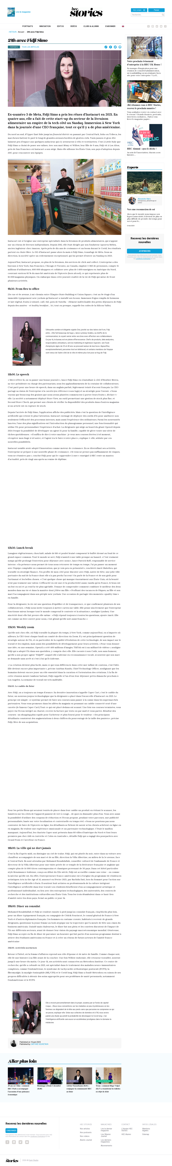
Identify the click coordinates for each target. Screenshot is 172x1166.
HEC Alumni (126, 1134)
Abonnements (106, 1145)
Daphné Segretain (39, 1044)
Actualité (43, 1081)
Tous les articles (30, 47)
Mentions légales (146, 1130)
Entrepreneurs (104, 1081)
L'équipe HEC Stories (126, 1130)
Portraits (27, 26)
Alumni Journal (86, 1140)
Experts (132, 166)
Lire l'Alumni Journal (106, 1135)
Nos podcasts (85, 1132)
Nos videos (84, 1136)
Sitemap (145, 1134)
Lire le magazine (23, 12)
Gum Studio (33, 1160)
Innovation (45, 26)
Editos (60, 26)
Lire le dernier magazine (106, 1130)
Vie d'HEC (14, 1081)
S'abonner (110, 26)
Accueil (21, 32)
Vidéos (73, 26)
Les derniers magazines (106, 1141)
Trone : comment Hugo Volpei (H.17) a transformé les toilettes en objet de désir (108, 1088)
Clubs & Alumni (91, 26)
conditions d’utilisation (143, 259)
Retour (13, 32)
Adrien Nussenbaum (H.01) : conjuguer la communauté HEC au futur (79, 1088)
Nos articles (85, 1129)
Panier (156, 10)
